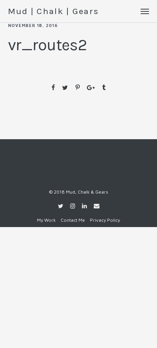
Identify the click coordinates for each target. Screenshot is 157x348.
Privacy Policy (105, 220)
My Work (46, 220)
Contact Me (73, 220)
